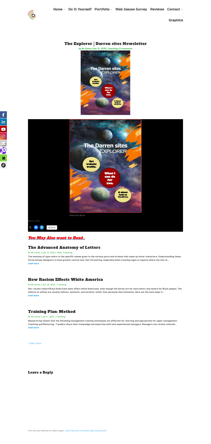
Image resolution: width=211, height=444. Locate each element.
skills (59, 252)
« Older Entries (34, 343)
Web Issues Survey (131, 9)
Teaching (113, 48)
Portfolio (102, 9)
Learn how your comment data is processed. (86, 430)
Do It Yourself (79, 9)
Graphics (176, 20)
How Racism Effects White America (65, 279)
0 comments (125, 48)
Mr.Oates (86, 48)
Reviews (157, 9)
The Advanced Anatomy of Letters (64, 247)
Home (57, 9)
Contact (173, 9)
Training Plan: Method (52, 311)
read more (33, 263)
